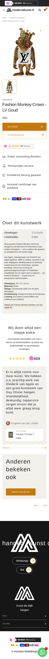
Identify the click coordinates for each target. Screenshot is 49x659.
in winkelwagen (16, 135)
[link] (24, 435)
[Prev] (36, 505)
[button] (3, 10)
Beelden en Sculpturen (17, 18)
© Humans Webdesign (24, 651)
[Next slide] (44, 447)
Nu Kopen (13, 127)
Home (4, 18)
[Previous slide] (36, 447)
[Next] (44, 505)
